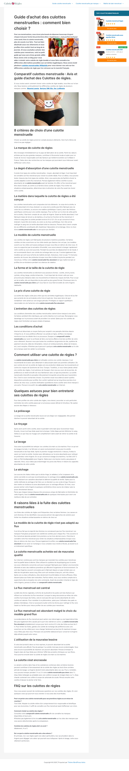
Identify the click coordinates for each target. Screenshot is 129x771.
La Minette (61, 88)
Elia (51, 88)
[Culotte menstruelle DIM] (101, 53)
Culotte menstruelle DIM (114, 49)
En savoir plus (111, 28)
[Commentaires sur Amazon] (110, 23)
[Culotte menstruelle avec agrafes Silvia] (101, 37)
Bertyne (43, 88)
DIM (48, 88)
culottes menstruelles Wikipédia (34, 65)
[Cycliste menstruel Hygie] (101, 23)
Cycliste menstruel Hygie (114, 21)
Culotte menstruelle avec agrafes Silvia (114, 36)
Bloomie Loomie (33, 88)
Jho (55, 88)
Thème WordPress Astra (76, 762)
